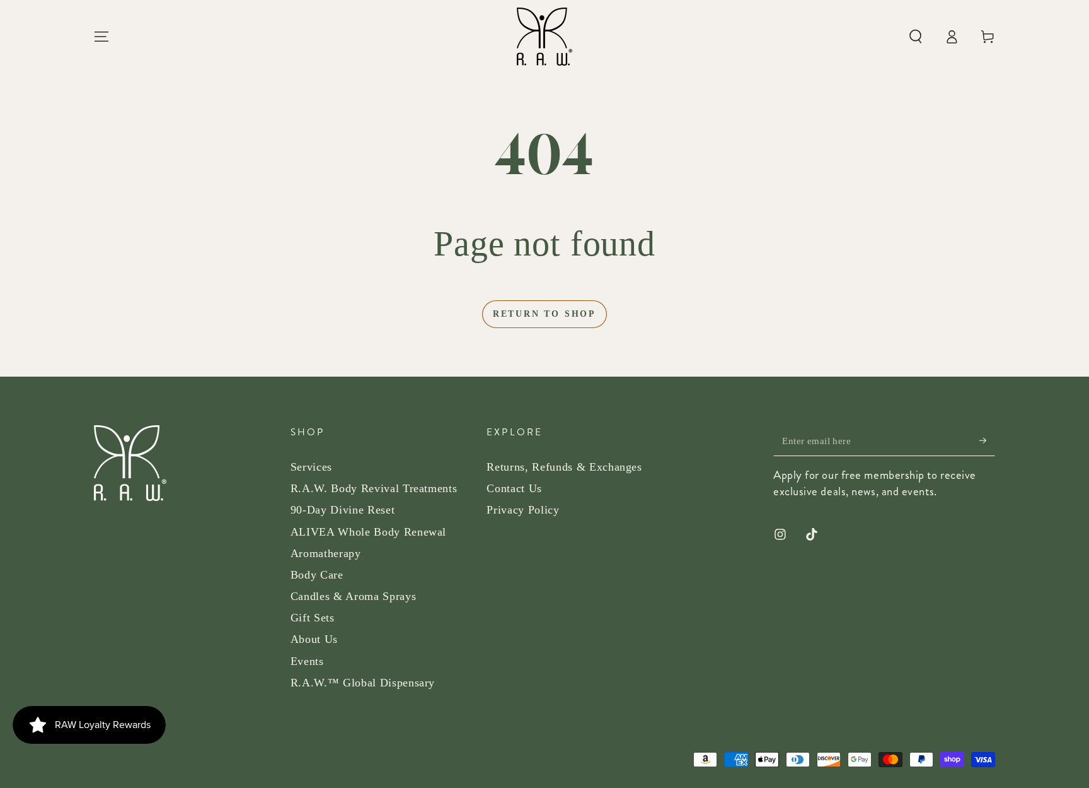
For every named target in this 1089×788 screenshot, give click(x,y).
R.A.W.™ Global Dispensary (363, 682)
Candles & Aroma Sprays (354, 596)
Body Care (317, 574)
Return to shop (544, 314)
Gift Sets (313, 617)
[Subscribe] (987, 440)
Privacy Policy (523, 509)
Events (307, 661)
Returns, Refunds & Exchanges (564, 467)
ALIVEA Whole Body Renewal (369, 532)
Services (311, 467)
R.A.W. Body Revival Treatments (374, 488)
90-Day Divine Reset (343, 509)
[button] (915, 36)
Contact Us (514, 488)
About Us (314, 639)
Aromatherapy (326, 553)
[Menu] (102, 36)
